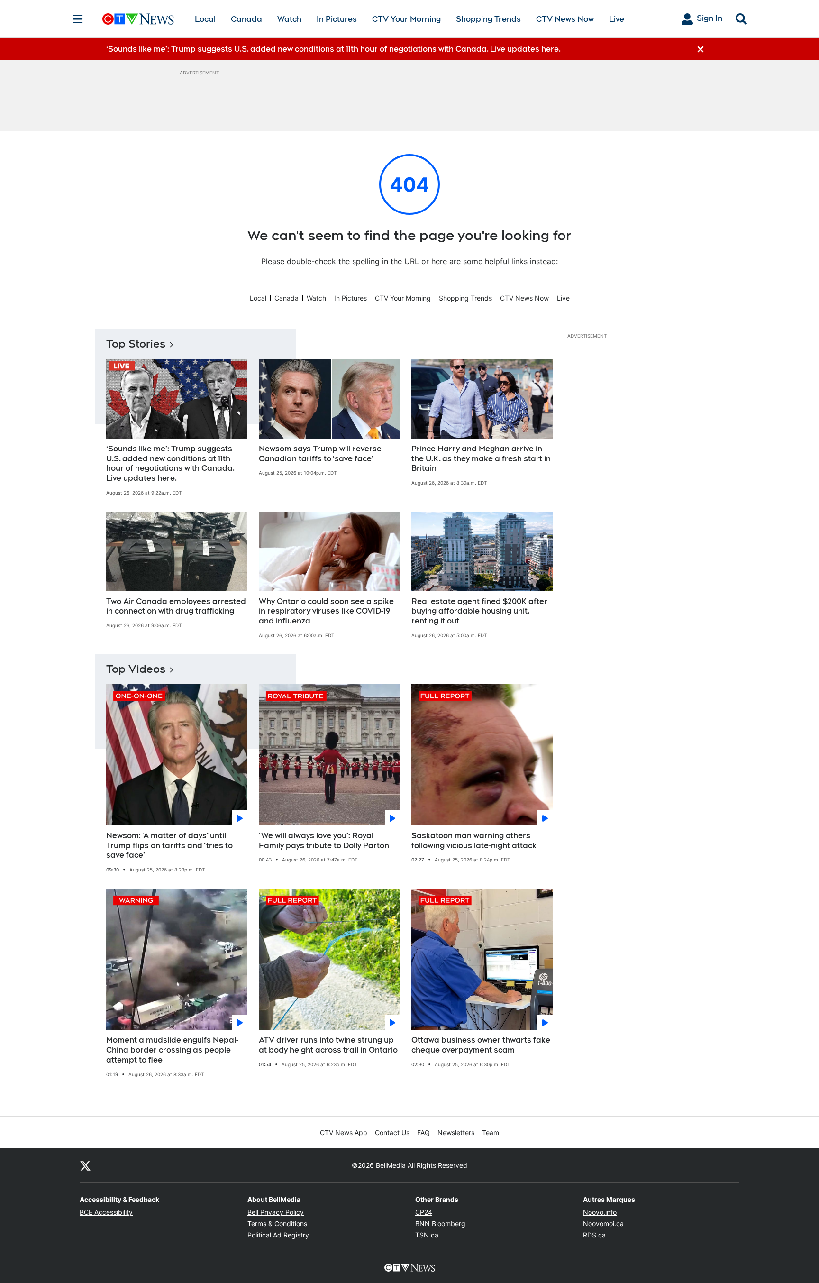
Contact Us (392, 1132)
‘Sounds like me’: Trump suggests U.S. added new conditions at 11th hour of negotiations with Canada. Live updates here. (170, 463)
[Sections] (77, 18)
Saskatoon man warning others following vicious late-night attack (474, 840)
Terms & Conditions (277, 1223)
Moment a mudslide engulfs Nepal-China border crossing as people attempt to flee (172, 1050)
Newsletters (455, 1132)
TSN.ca (426, 1235)
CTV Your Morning (406, 19)
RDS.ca (594, 1235)
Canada (246, 19)
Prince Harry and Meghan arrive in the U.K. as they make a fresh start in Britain (481, 458)
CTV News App (343, 1132)
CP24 (423, 1212)
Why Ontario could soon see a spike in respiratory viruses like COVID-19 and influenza (326, 611)
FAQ (423, 1132)
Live (616, 19)
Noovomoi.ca (603, 1223)
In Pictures (337, 19)
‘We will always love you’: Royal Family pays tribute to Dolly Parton (324, 840)
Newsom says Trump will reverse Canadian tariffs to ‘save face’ (320, 453)
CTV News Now (565, 19)
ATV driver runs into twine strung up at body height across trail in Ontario (328, 1045)
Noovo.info (600, 1212)
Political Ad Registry (278, 1235)
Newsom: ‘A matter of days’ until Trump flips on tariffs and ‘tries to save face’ (169, 845)
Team (490, 1132)
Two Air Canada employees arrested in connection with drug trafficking (176, 606)
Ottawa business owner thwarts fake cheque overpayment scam (480, 1045)
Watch (289, 19)
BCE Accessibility (106, 1212)
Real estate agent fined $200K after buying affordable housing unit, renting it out (479, 611)
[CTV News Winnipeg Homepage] (138, 19)
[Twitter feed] (85, 1165)
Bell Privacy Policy (275, 1212)
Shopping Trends (488, 19)
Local (205, 19)
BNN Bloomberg (440, 1223)
